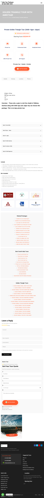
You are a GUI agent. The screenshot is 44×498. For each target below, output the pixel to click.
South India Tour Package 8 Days (22, 262)
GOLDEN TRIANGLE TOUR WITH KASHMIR (22, 305)
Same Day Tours (4, 485)
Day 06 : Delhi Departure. (7, 151)
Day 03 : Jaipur (6, 135)
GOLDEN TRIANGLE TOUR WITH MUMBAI (22, 311)
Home (4, 17)
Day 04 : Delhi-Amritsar (7, 141)
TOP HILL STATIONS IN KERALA (23, 266)
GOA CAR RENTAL (22, 271)
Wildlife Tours (3, 489)
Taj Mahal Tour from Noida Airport (22, 218)
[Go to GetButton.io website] (3, 496)
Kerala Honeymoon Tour (22, 258)
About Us (24, 457)
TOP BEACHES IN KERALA (23, 268)
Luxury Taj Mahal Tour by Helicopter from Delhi (22, 224)
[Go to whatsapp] (2, 494)
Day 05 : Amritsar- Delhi (7, 146)
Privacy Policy (25, 465)
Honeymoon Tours (4, 479)
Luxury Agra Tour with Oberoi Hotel (22, 222)
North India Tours (4, 481)
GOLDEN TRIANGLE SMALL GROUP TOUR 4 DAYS (22, 285)
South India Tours (4, 487)
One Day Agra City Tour (22, 236)
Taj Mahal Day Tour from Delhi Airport (23, 232)
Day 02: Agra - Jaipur (7, 130)
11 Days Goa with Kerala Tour (22, 254)
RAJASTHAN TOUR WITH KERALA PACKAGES (22, 275)
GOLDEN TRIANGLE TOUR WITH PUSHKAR (23, 313)
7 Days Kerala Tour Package (22, 256)
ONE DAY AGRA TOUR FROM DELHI (22, 242)
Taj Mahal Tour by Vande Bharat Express (22, 220)
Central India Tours (4, 475)
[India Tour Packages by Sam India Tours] (7, 3)
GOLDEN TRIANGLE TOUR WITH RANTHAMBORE (23, 293)
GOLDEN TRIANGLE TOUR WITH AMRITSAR (22, 291)
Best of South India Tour (22, 260)
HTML (36, 494)
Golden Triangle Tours (5, 477)
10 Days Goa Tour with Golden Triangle (22, 264)
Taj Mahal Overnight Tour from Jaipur (23, 230)
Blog (24, 459)
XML (42, 494)
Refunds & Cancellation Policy (28, 467)
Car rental (25, 461)
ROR (39, 494)
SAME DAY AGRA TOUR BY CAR (23, 240)
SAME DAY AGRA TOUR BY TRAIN (22, 244)
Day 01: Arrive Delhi (6, 125)
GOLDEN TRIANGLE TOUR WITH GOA (23, 309)
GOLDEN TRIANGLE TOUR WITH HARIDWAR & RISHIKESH (22, 297)
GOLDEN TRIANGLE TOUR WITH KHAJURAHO (22, 299)
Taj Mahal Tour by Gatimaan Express (22, 228)
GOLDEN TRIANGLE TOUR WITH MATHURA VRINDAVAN (22, 303)
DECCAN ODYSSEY (22, 273)
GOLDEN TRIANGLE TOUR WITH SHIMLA (22, 307)
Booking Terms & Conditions (28, 469)
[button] (22, 125)
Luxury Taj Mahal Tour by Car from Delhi (22, 226)
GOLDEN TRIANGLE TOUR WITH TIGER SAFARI (22, 315)
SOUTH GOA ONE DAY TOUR (22, 269)
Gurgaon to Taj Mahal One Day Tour (22, 234)
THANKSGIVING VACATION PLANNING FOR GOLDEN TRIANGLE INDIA (23, 295)
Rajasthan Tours (4, 483)
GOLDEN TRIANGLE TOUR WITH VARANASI (22, 287)
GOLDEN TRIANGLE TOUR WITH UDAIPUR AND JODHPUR (22, 289)
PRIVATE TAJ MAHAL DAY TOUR (22, 238)
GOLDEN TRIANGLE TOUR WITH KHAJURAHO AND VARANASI (22, 301)
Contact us (25, 463)
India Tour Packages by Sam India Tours (13, 494)
